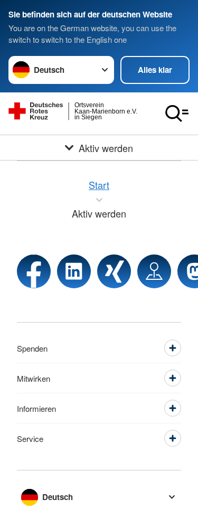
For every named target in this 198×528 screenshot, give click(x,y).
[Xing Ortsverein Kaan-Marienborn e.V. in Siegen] (114, 271)
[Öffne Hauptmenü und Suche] (177, 113)
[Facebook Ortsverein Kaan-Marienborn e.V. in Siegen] (34, 271)
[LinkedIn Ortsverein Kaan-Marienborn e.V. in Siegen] (74, 271)
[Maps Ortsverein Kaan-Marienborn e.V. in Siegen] (154, 271)
